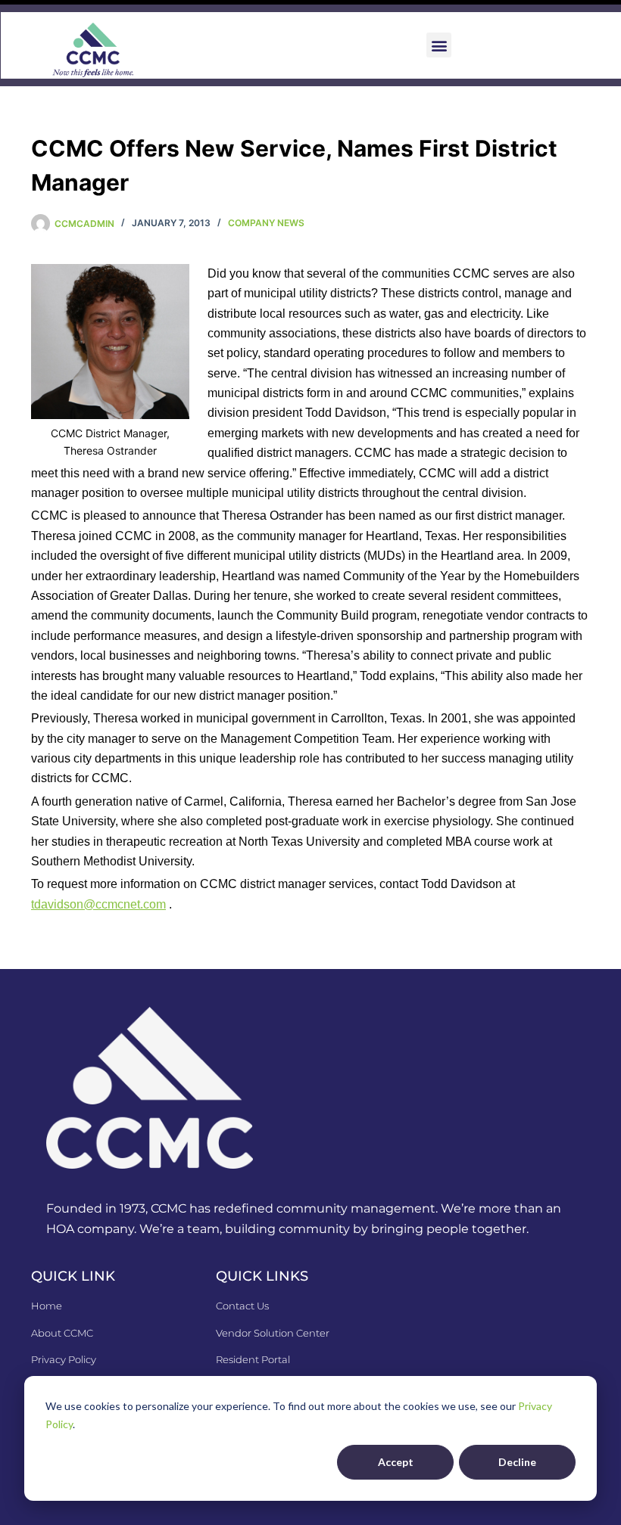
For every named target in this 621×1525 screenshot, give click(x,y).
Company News (266, 222)
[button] (438, 45)
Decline (517, 1461)
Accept (395, 1461)
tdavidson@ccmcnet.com (98, 904)
